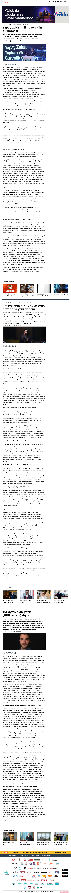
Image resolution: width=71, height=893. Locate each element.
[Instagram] (55, 1)
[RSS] (62, 1)
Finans (18, 1)
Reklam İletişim (46, 855)
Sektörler (27, 1)
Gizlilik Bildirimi (24, 855)
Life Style (35, 1)
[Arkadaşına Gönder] (12, 64)
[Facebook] (4, 64)
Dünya (31, 1)
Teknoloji (39, 1)
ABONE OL (65, 2)
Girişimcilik (22, 1)
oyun (41, 305)
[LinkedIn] (60, 2)
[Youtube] (58, 1)
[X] (53, 1)
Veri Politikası (12, 855)
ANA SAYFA (5, 24)
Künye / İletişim (35, 855)
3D (21, 612)
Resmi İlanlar (44, 1)
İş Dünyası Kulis (13, 1)
